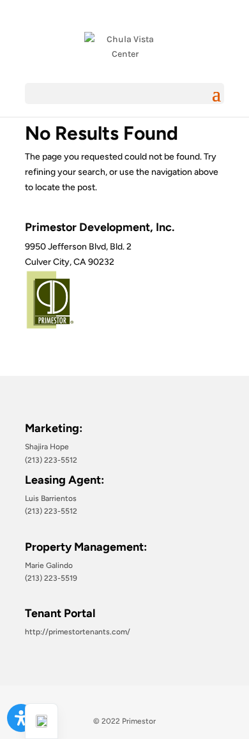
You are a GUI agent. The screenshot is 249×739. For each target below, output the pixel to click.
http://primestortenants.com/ (77, 631)
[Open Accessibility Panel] (21, 718)
